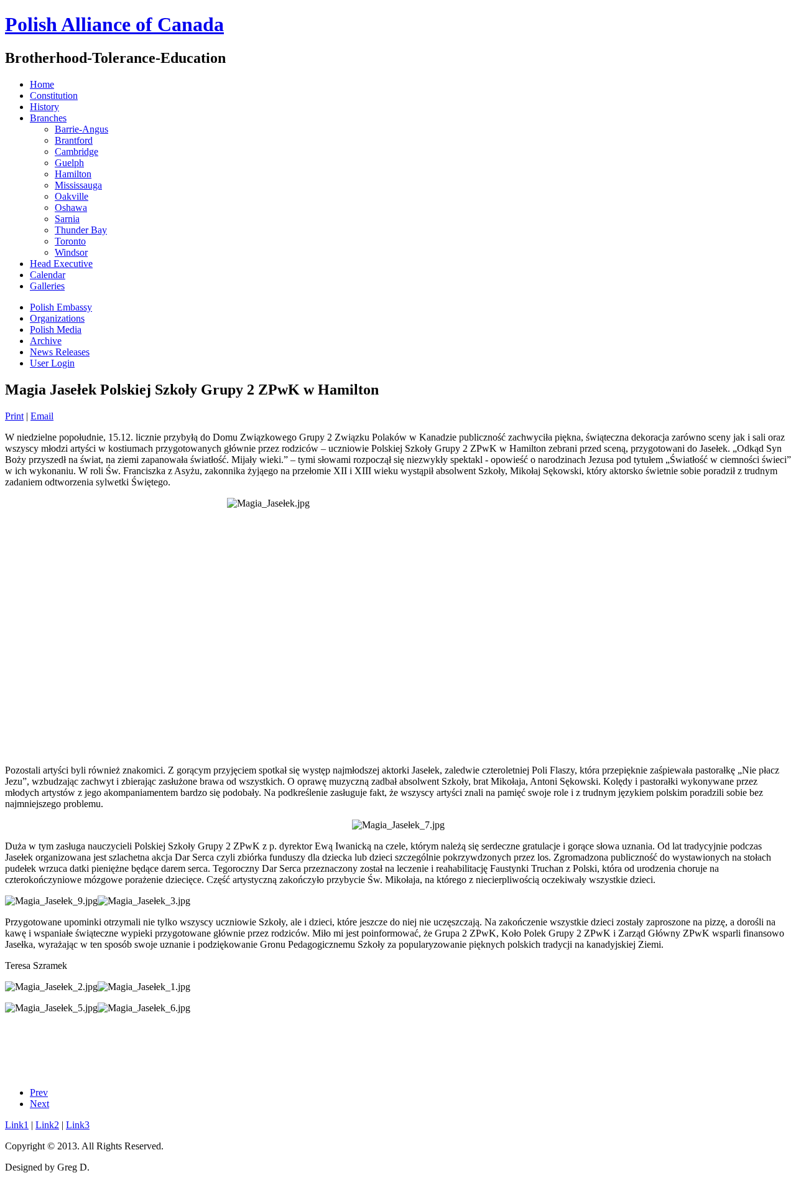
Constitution (54, 95)
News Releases (60, 352)
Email (41, 416)
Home (42, 84)
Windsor (71, 252)
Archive (46, 340)
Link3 (78, 1125)
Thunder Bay (81, 230)
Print (14, 416)
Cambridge (76, 151)
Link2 (47, 1125)
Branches (48, 118)
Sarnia (67, 218)
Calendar (47, 274)
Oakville (71, 196)
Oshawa (71, 207)
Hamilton (73, 174)
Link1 (17, 1125)
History (44, 106)
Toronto (70, 241)
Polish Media (55, 329)
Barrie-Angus (81, 129)
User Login (52, 363)
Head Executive (61, 263)
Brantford (74, 140)
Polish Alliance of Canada (114, 24)
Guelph (69, 162)
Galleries (47, 286)
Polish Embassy (61, 307)
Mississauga (78, 185)
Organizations (57, 318)
